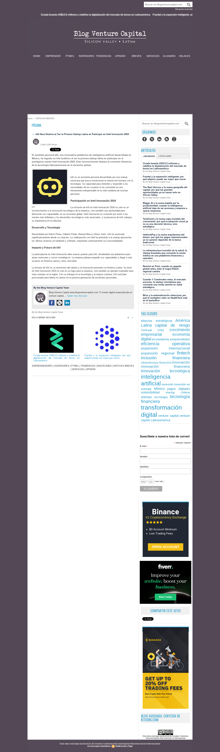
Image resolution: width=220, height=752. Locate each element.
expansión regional (157, 353)
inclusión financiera (165, 358)
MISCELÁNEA (104, 366)
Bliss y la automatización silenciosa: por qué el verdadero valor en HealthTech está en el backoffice (165, 298)
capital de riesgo (172, 325)
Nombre (143, 456)
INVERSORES (86, 56)
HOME (36, 56)
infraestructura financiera (156, 362)
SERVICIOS (152, 56)
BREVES (136, 56)
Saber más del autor (77, 296)
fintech (183, 352)
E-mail (144, 446)
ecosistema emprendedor (171, 339)
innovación (181, 362)
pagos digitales (178, 389)
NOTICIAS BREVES (45, 118)
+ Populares (164, 156)
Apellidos (144, 467)
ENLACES (184, 56)
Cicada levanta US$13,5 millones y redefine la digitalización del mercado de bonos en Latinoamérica (81, 14)
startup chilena (178, 392)
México (159, 389)
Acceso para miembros (98, 746)
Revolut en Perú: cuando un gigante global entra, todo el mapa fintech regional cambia (162, 269)
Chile (160, 330)
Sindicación (120, 746)
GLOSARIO (169, 56)
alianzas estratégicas (156, 321)
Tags (130, 746)
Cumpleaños (146, 477)
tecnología (161, 397)
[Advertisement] (110, 84)
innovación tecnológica (165, 371)
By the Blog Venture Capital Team (51, 287)
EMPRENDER (53, 56)
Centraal (146, 330)
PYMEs (70, 56)
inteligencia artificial (155, 380)
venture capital (168, 415)
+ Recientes (149, 156)
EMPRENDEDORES (42, 366)
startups (146, 397)
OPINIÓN (120, 56)
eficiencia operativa (165, 343)
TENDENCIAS (103, 56)
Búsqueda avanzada (183, 9)
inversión (167, 384)
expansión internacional (165, 348)
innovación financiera (165, 366)
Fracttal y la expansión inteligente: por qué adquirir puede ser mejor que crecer (107, 356)
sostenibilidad (150, 392)
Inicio (30, 118)
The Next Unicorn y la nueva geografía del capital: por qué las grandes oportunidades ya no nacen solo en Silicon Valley (165, 191)
